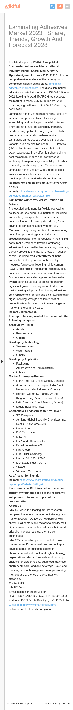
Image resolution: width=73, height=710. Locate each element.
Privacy (56, 703)
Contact (66, 703)
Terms (47, 703)
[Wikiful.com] (12, 6)
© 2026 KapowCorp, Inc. (20, 703)
